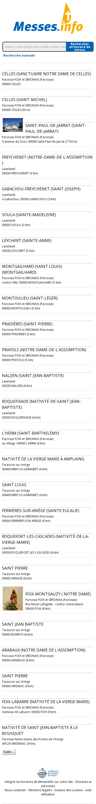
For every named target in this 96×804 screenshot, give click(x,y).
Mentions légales (40, 790)
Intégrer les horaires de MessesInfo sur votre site (39, 782)
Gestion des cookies (68, 790)
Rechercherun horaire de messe (79, 46)
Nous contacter (15, 790)
